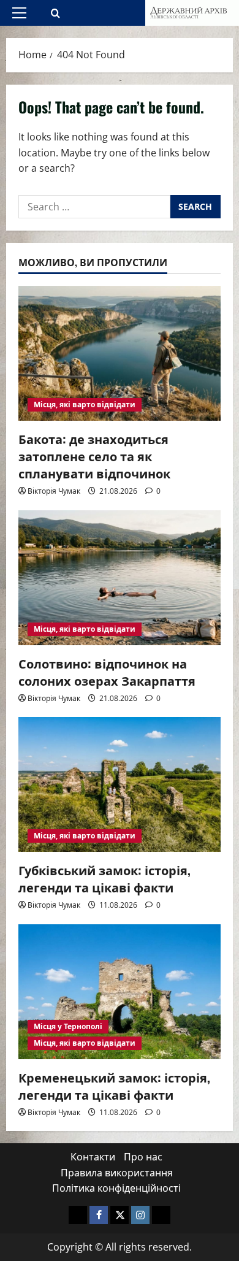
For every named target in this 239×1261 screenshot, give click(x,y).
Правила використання (117, 1172)
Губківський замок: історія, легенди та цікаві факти (104, 878)
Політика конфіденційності (116, 1188)
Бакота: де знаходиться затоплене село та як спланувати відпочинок (94, 455)
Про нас (143, 1156)
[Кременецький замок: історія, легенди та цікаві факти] (119, 991)
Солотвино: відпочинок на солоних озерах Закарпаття (106, 671)
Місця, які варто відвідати (84, 404)
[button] (19, 13)
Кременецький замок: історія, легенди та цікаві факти (114, 1085)
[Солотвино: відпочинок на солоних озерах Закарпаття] (119, 577)
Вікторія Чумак (54, 491)
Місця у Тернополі (68, 1026)
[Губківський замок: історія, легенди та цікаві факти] (119, 784)
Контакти (92, 1156)
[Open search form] (55, 13)
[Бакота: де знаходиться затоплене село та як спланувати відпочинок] (119, 353)
